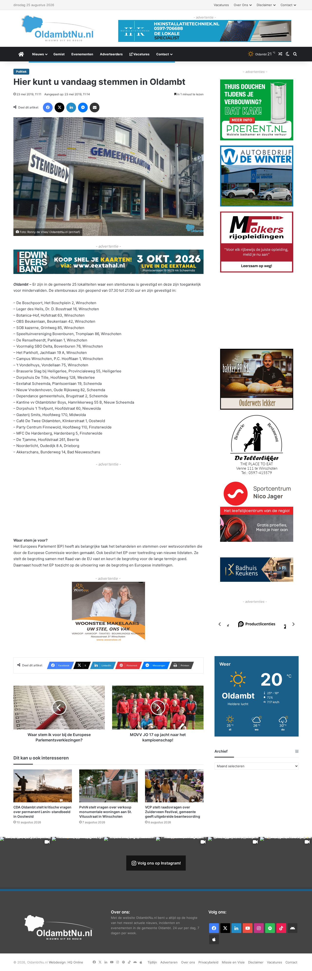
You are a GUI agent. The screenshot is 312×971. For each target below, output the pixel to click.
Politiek (21, 71)
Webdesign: (58, 962)
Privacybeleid (208, 962)
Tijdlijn (152, 962)
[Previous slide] (220, 624)
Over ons (241, 5)
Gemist (59, 54)
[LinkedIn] (71, 107)
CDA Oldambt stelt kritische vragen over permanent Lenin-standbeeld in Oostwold (42, 811)
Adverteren (169, 962)
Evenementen (82, 54)
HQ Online (75, 962)
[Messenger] (83, 107)
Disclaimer (264, 5)
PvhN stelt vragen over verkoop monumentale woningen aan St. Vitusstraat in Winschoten (105, 811)
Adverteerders (111, 54)
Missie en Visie (233, 962)
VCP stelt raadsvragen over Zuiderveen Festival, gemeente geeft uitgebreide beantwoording (172, 811)
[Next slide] (293, 624)
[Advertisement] (108, 501)
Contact (286, 5)
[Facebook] (48, 107)
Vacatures (221, 5)
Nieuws (38, 54)
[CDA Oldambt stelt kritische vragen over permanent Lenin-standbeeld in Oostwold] (42, 785)
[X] (59, 107)
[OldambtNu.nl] (58, 28)
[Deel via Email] (94, 107)
